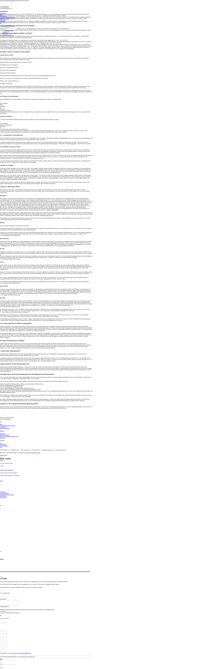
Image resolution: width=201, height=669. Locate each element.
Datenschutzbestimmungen (24, 653)
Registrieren (5, 34)
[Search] (1, 663)
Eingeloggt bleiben (9, 30)
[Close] (0, 576)
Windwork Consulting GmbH (32, 452)
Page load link (3, 455)
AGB (14, 653)
